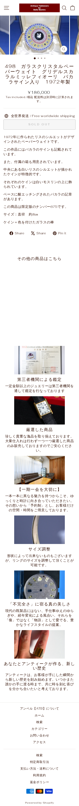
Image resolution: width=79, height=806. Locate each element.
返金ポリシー (39, 782)
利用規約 (39, 775)
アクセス (39, 742)
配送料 (38, 97)
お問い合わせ (39, 735)
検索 (39, 722)
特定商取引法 (39, 762)
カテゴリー (39, 729)
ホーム (39, 715)
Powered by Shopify (39, 802)
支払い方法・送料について (39, 768)
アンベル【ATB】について (39, 708)
